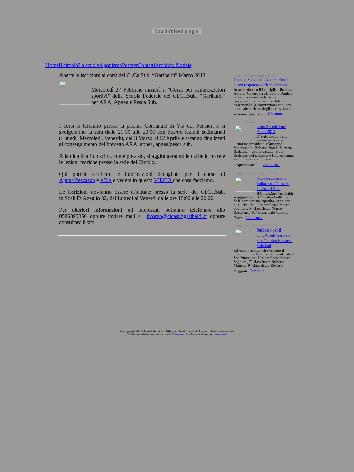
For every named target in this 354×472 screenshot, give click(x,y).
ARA (106, 180)
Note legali (220, 334)
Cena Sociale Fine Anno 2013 (271, 129)
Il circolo (68, 65)
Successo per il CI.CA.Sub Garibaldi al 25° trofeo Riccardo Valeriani (274, 238)
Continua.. (276, 114)
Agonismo (110, 65)
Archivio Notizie (173, 65)
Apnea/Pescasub (77, 180)
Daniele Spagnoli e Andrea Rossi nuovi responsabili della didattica (261, 82)
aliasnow (179, 334)
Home (52, 65)
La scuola (88, 65)
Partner (130, 65)
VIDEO (163, 180)
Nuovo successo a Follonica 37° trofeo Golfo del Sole (273, 183)
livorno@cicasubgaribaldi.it (177, 216)
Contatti (146, 65)
